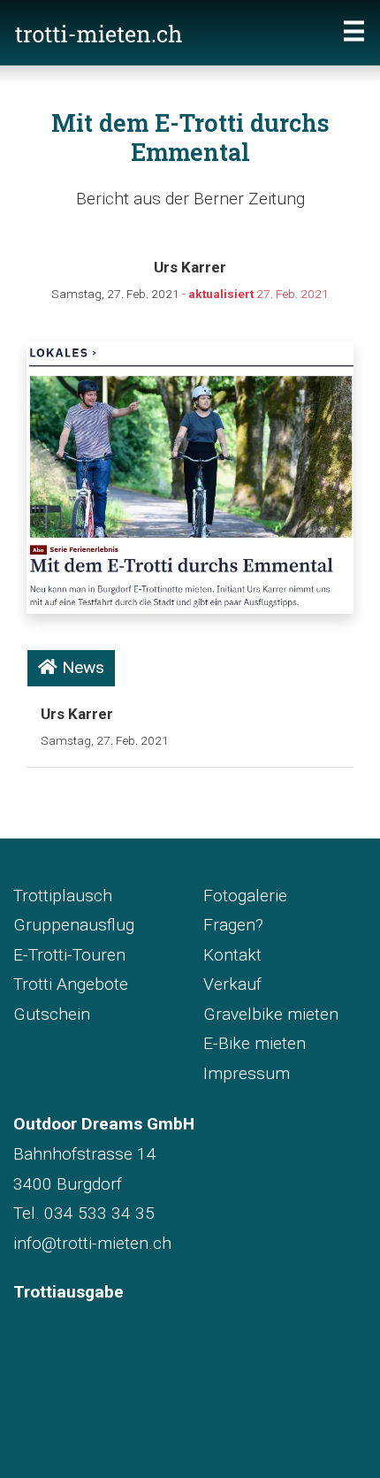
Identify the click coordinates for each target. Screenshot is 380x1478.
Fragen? (233, 925)
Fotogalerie (245, 895)
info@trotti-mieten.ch (92, 1243)
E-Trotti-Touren (69, 955)
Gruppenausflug (73, 925)
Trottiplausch (62, 895)
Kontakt (232, 955)
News (80, 667)
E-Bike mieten (254, 1043)
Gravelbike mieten (270, 1014)
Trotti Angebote (70, 984)
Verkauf (232, 984)
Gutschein (51, 1014)
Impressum (246, 1073)
